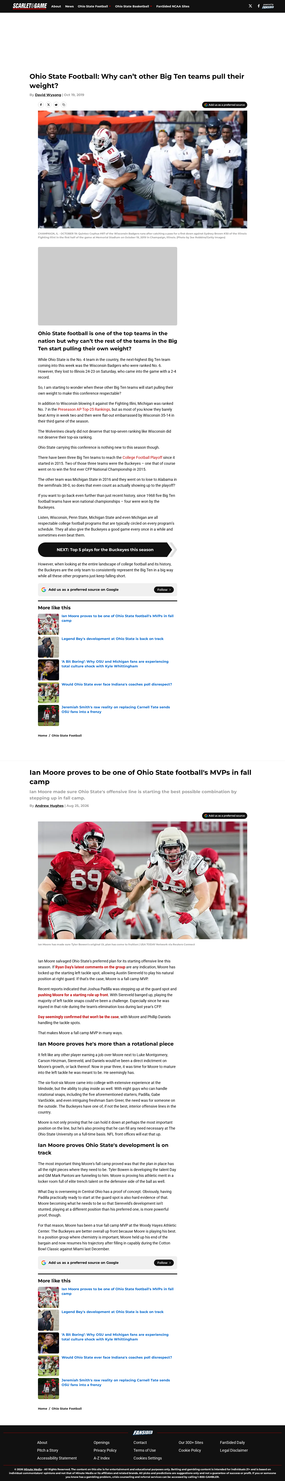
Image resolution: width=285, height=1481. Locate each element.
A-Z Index (102, 1458)
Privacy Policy (105, 1450)
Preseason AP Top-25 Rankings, (84, 409)
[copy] (64, 105)
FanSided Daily (232, 1442)
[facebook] (259, 6)
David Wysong (48, 95)
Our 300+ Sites (191, 1442)
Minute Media (33, 1469)
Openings (101, 1442)
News (69, 6)
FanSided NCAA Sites (172, 6)
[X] (250, 6)
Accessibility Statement (57, 1458)
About (56, 6)
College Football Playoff (142, 457)
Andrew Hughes (49, 806)
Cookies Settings (148, 1458)
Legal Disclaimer (234, 1450)
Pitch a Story (47, 1450)
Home (42, 735)
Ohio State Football (93, 6)
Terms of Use (145, 1450)
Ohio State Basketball (132, 6)
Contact (140, 1442)
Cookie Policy (190, 1450)
